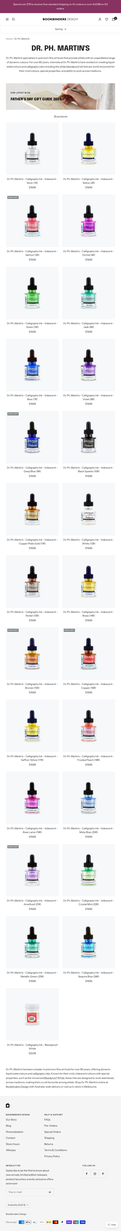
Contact (10, 1137)
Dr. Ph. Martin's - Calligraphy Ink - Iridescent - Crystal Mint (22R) (88, 902)
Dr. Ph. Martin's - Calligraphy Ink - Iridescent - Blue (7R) (32, 397)
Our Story (11, 1119)
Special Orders (52, 1131)
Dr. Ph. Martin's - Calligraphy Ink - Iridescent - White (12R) (88, 541)
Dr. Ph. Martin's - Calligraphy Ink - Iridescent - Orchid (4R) (88, 253)
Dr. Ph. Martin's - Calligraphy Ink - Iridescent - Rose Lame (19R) (32, 830)
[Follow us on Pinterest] (103, 1174)
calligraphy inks (35, 66)
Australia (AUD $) (17, 1204)
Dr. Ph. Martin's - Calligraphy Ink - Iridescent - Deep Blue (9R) (32, 469)
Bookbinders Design (17, 1086)
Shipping (49, 1137)
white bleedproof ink (71, 66)
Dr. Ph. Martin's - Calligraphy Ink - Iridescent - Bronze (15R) (32, 686)
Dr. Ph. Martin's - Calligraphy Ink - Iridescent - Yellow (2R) (88, 181)
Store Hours (12, 1144)
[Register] (49, 1192)
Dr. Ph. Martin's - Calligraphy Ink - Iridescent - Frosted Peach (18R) (88, 758)
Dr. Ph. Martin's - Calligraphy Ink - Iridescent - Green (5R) (32, 325)
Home (9, 38)
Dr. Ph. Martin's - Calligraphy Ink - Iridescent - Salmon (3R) (32, 253)
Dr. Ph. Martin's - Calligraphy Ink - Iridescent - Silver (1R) (32, 181)
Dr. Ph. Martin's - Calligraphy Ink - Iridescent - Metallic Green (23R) (32, 974)
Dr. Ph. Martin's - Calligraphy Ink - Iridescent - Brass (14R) (88, 613)
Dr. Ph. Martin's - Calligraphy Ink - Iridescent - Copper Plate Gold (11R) (32, 541)
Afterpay (11, 1150)
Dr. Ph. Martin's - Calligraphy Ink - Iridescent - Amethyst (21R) (32, 902)
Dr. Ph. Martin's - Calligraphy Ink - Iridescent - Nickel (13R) (32, 613)
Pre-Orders (50, 1125)
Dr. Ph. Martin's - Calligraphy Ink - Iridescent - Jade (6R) (88, 325)
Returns (48, 1144)
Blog (8, 1125)
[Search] (13, 19)
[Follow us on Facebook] (87, 1174)
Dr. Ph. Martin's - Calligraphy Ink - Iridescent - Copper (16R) (88, 686)
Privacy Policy (52, 1156)
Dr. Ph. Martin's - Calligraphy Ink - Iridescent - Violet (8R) (88, 397)
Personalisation (14, 1131)
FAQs (47, 1119)
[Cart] (113, 19)
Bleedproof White (54, 1078)
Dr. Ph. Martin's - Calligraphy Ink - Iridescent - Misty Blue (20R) (88, 830)
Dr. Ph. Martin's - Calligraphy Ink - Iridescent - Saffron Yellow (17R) (32, 758)
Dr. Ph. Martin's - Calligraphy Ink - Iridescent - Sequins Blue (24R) (88, 974)
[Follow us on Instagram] (95, 1174)
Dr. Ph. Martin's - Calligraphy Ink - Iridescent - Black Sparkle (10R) (88, 469)
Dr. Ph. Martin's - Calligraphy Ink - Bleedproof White (32, 1046)
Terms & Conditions (55, 1150)
